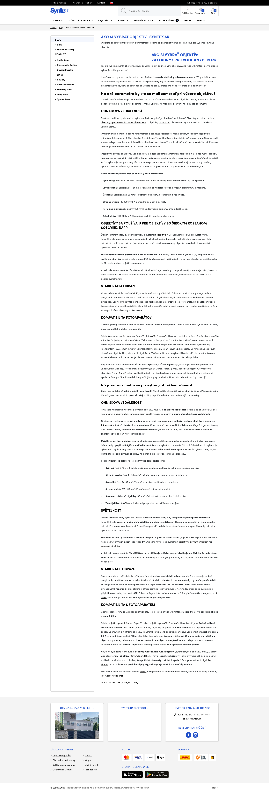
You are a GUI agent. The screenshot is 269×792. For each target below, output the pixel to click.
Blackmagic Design (67, 64)
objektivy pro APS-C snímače (164, 623)
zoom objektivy (147, 413)
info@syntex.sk (193, 718)
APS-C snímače (159, 336)
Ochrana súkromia (62, 769)
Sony (132, 655)
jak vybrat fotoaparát (112, 675)
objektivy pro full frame (120, 623)
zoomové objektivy (110, 546)
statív (135, 293)
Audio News (63, 60)
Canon (139, 655)
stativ (130, 576)
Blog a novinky (92, 764)
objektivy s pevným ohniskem (119, 413)
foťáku (143, 671)
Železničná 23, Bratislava (80, 708)
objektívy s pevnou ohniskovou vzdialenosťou (123, 122)
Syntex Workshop (66, 49)
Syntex (53, 27)
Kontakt (101, 2)
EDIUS (60, 74)
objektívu (161, 234)
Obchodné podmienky (64, 760)
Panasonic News (65, 84)
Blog (61, 27)
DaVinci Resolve (65, 69)
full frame (128, 336)
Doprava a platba (62, 755)
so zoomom (164, 122)
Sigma (122, 373)
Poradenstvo (91, 769)
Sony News (62, 94)
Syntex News (63, 99)
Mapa (88, 760)
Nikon (147, 655)
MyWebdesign (141, 787)
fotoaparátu (107, 425)
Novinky (60, 54)
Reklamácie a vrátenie (64, 764)
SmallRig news (64, 89)
